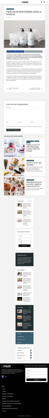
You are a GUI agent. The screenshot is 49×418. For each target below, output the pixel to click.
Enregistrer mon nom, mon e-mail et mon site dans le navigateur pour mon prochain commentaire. (24, 126)
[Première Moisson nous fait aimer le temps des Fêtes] (14, 186)
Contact (3, 388)
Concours (4, 410)
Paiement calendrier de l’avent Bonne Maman (11, 403)
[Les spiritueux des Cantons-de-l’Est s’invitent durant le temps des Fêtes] (19, 298)
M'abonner (24, 245)
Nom (7, 122)
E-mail (19, 122)
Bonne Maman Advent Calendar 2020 (10, 408)
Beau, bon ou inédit (10, 9)
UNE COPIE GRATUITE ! (6, 406)
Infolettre (4, 398)
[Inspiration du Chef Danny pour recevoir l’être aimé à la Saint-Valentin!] (19, 204)
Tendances (37, 141)
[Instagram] (5, 376)
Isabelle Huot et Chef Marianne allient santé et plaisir (27, 294)
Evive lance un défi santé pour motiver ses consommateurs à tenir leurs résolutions (27, 221)
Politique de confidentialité (7, 393)
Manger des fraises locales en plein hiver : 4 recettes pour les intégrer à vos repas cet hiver (27, 213)
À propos (4, 391)
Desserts (28, 142)
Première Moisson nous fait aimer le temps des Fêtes (33, 184)
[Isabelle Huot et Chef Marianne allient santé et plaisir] (14, 148)
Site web (32, 122)
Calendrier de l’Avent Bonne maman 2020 (10, 401)
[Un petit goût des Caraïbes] (14, 167)
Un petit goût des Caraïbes (33, 164)
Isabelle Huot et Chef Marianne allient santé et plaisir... (33, 148)
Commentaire (9, 107)
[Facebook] (2, 376)
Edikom (29, 415)
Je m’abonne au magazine (7, 396)
